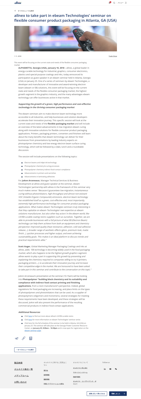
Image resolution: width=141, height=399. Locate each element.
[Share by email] (16, 338)
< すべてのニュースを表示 (25, 350)
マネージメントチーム (80, 372)
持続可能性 (76, 377)
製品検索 (18, 362)
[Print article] (30, 338)
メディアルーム (21, 375)
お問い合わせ (20, 382)
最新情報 (46, 379)
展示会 (46, 370)
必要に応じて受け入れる (97, 394)
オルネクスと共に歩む (80, 368)
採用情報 (46, 375)
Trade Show (113, 56)
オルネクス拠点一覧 (23, 369)
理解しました (115, 394)
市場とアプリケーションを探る (54, 384)
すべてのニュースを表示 (26, 11)
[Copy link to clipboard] (23, 338)
